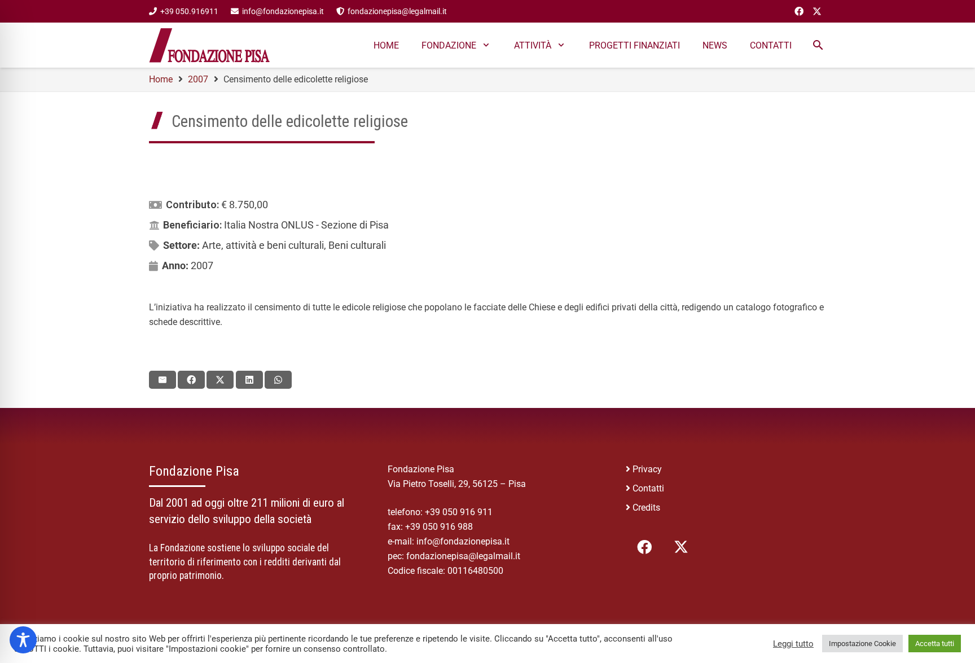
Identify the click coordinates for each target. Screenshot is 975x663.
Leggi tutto (793, 644)
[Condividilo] (191, 380)
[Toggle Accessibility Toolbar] (23, 640)
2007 (202, 265)
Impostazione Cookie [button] (862, 643)
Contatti (648, 488)
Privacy (647, 469)
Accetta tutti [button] (934, 643)
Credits (646, 507)
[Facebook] (799, 11)
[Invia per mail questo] (162, 380)
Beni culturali (357, 245)
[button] (486, 44)
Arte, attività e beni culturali (263, 245)
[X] (817, 11)
